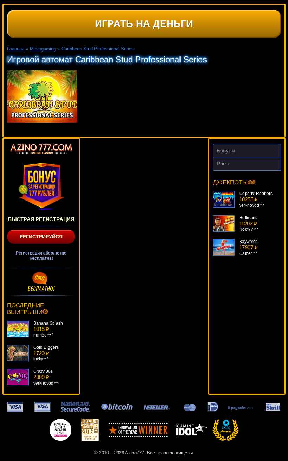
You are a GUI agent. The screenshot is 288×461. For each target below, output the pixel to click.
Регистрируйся (41, 236)
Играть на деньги (144, 23)
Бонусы (226, 151)
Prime (223, 164)
